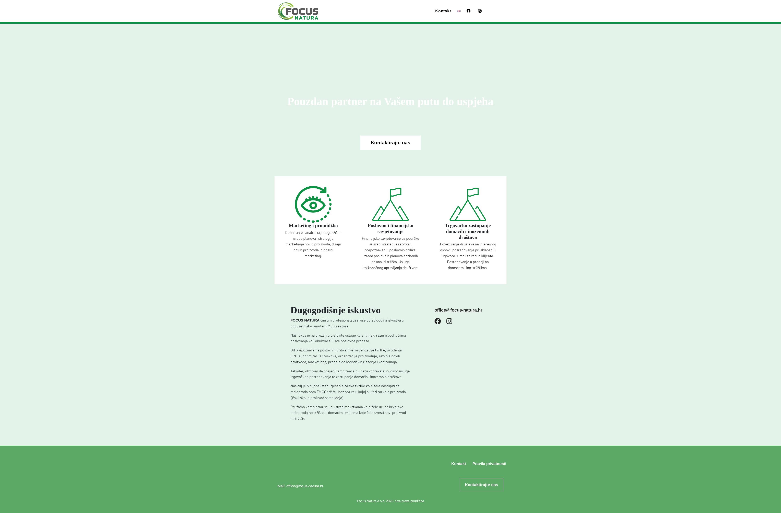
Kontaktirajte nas (390, 142)
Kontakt (443, 11)
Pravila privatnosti (489, 464)
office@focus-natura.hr (458, 310)
